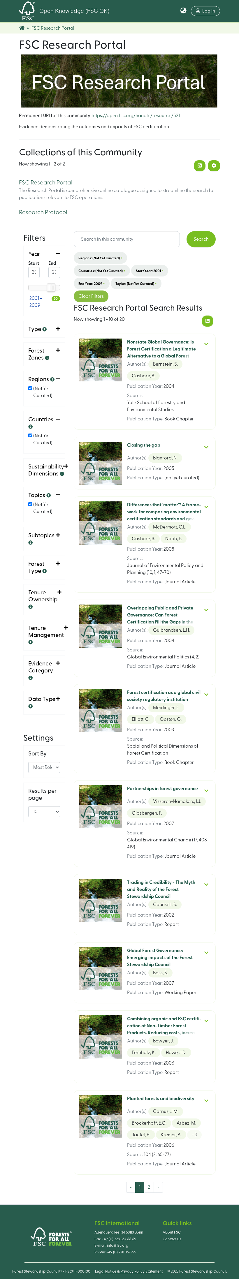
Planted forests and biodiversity (160, 1098)
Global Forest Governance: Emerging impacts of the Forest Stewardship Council (160, 957)
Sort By (37, 754)
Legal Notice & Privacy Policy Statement (129, 1271)
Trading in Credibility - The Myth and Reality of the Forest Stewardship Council (161, 889)
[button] (183, 11)
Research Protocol (43, 212)
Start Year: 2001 (150, 270)
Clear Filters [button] (91, 296)
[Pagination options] (214, 165)
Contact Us (172, 1239)
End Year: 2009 (91, 283)
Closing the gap (143, 445)
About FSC (172, 1232)
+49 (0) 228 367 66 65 (119, 1239)
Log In (208, 11)
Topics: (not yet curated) (136, 283)
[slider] (49, 287)
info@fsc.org (117, 1245)
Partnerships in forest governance (162, 788)
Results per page (42, 794)
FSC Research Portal (45, 183)
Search (201, 239)
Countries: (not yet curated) (101, 270)
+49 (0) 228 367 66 (121, 1252)
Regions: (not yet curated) (100, 258)
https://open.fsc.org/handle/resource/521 (136, 115)
